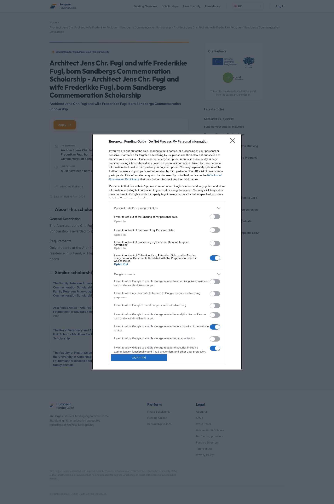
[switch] (215, 216)
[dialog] (167, 252)
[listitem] (167, 208)
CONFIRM (139, 357)
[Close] (234, 141)
